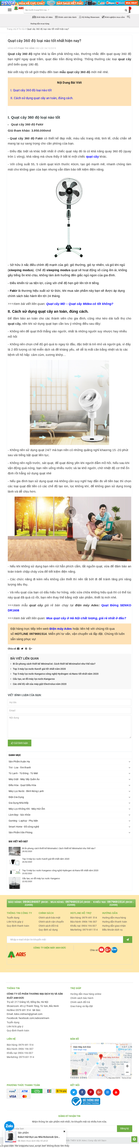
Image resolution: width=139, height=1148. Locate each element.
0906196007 (31, 902)
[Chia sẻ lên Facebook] (18, 648)
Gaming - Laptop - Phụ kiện (23, 820)
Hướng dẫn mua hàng (114, 917)
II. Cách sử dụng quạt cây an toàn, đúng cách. (42, 98)
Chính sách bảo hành (67, 17)
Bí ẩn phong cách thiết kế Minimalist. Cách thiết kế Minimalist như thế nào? (54, 663)
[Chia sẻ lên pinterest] (26, 648)
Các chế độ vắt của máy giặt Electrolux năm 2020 (40, 684)
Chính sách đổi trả (48, 925)
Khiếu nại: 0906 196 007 (83, 925)
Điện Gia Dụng (16, 797)
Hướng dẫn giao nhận (114, 925)
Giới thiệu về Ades (44, 17)
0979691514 (74, 902)
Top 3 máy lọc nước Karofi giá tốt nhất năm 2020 (39, 669)
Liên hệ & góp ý (15, 921)
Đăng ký (124, 1128)
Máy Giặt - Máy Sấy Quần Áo (24, 779)
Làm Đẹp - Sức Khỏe (20, 814)
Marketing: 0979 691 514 (84, 929)
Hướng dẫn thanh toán (114, 921)
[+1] (30, 648)
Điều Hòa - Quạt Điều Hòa (22, 785)
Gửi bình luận (21, 743)
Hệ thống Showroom (90, 17)
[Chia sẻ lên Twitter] (22, 648)
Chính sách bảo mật (50, 917)
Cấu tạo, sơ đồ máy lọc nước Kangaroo (34, 679)
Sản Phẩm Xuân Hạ (19, 761)
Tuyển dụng (13, 917)
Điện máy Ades (60, 628)
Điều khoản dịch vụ (112, 929)
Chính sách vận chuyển (51, 921)
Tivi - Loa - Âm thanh (20, 767)
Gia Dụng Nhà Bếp (18, 802)
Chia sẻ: (12, 648)
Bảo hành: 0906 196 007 (83, 921)
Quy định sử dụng (48, 929)
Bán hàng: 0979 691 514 (83, 917)
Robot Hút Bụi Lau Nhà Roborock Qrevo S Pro (42, 1137)
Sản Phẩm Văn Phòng (21, 832)
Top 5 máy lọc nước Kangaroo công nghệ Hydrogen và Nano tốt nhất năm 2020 (55, 673)
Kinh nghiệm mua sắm (114, 17)
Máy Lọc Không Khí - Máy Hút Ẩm (27, 808)
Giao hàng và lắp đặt (81, 1006)
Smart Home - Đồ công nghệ (24, 826)
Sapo (103, 1140)
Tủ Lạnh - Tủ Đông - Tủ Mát (23, 773)
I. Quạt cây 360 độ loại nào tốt (31, 90)
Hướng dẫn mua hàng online (85, 994)
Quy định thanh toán (18, 925)
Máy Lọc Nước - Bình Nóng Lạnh (26, 791)
